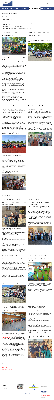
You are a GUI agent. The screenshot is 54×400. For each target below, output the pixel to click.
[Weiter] (28, 374)
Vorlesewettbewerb (33, 199)
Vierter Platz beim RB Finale (35, 106)
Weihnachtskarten (5, 370)
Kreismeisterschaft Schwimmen (37, 255)
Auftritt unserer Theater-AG (9, 32)
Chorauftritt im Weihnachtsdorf (7, 369)
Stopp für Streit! (4, 367)
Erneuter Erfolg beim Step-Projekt (11, 255)
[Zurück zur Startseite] (7, 3)
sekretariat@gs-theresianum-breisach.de (34, 4)
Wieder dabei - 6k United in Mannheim (38, 32)
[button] (45, 397)
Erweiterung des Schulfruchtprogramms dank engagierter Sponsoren (14, 365)
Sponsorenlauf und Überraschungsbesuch (13, 106)
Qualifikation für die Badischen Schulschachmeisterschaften (36, 306)
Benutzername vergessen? (45, 395)
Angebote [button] (24, 8)
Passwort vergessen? (44, 393)
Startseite (5, 8)
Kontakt (49, 8)
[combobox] (7, 388)
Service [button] (43, 8)
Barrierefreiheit (27, 393)
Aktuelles (11, 8)
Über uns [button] (17, 8)
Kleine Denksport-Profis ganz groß (11, 199)
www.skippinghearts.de (6, 337)
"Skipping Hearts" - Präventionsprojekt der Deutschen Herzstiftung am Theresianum (13, 306)
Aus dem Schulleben (34, 8)
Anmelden (43, 391)
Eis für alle (4, 16)
